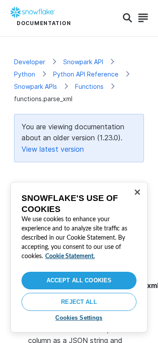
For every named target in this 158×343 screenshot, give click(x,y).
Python (24, 74)
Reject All (79, 302)
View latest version (53, 149)
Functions (89, 86)
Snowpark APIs (35, 86)
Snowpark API (83, 62)
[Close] (137, 192)
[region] (79, 257)
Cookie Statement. (70, 256)
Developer (29, 62)
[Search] (127, 18)
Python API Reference (85, 74)
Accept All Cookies (79, 280)
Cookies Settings (78, 317)
